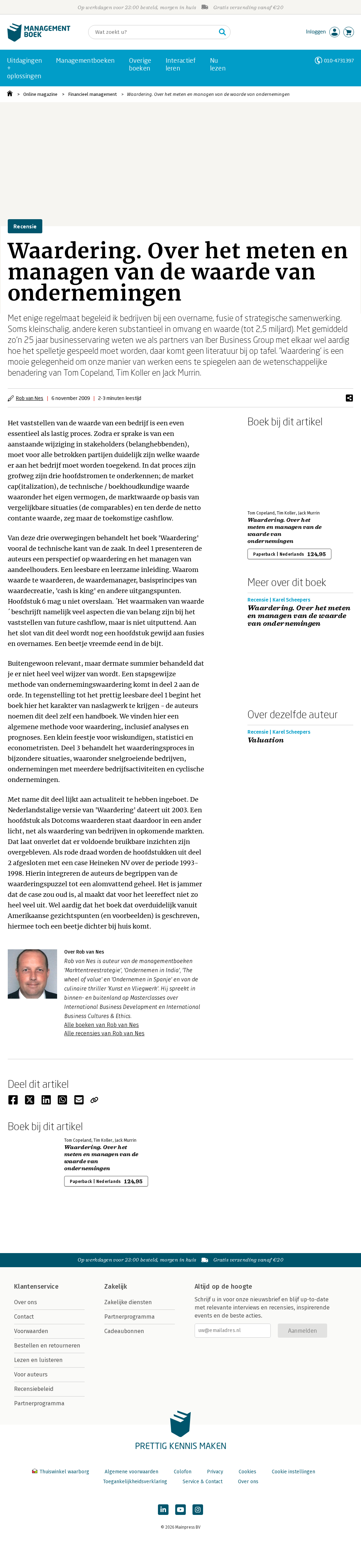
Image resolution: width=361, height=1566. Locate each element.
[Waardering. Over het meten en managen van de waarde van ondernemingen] (272, 467)
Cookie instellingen (293, 1472)
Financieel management (92, 94)
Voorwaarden (31, 1331)
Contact (24, 1316)
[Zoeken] (222, 32)
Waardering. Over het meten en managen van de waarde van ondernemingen (208, 94)
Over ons (25, 1302)
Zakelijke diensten (128, 1302)
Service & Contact (202, 1482)
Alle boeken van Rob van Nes (101, 1025)
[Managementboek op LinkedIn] (163, 1509)
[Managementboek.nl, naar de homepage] (39, 40)
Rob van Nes (29, 398)
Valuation (265, 740)
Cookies (247, 1472)
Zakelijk (115, 1286)
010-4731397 (339, 60)
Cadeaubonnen (124, 1331)
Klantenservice (36, 1286)
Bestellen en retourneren (47, 1345)
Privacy (215, 1472)
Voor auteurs (31, 1374)
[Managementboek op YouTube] (180, 1509)
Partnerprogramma (39, 1403)
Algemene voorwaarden (131, 1472)
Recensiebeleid (34, 1389)
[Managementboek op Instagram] (197, 1509)
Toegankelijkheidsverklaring (135, 1482)
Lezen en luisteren (38, 1360)
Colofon (182, 1472)
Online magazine (40, 94)
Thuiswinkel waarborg (64, 1472)
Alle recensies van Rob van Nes (104, 1033)
